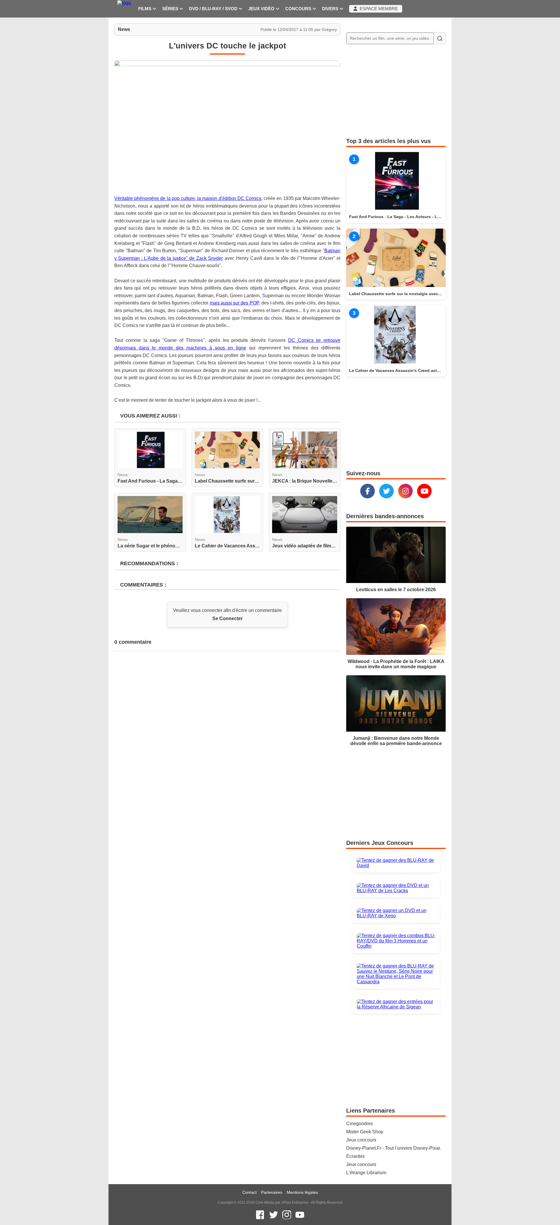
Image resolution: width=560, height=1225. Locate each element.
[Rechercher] (439, 38)
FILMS (145, 8)
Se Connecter (227, 618)
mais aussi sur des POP (234, 302)
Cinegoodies (359, 1123)
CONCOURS (298, 8)
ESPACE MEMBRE (377, 8)
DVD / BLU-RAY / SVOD (214, 8)
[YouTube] (424, 491)
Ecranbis (355, 1156)
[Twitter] (386, 491)
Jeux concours (361, 1139)
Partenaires (271, 1192)
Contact (249, 1192)
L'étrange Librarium (366, 1172)
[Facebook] (367, 491)
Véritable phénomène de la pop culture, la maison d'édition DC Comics (187, 198)
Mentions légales (302, 1192)
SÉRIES (170, 8)
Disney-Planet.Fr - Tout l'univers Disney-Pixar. (393, 1148)
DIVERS (331, 8)
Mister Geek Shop (364, 1131)
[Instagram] (405, 491)
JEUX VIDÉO (262, 8)
